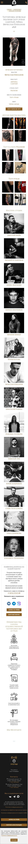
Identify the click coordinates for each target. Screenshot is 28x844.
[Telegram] (14, 797)
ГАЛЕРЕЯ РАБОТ (17, 9)
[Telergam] (14, 603)
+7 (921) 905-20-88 (14, 782)
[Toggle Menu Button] (2, 2)
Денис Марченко (14, 285)
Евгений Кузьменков (14, 260)
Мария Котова (14, 359)
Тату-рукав (14, 97)
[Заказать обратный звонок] (26, 2)
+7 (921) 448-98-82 (14, 787)
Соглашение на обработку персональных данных (14, 810)
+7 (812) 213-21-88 (14, 593)
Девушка (14, 82)
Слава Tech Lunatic (14, 508)
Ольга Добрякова (14, 533)
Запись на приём (14, 610)
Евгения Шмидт (14, 334)
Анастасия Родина (14, 409)
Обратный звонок (14, 614)
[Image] (7, 123)
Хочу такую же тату (14, 109)
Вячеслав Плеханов (14, 75)
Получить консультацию (14, 825)
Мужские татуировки (14, 70)
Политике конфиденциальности (9, 835)
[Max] (19, 603)
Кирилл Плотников (14, 310)
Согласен (14, 840)
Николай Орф (14, 459)
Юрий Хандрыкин (14, 483)
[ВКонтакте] (10, 797)
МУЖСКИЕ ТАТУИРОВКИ (15, 11)
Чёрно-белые (14, 104)
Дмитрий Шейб (14, 235)
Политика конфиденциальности (14, 807)
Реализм (14, 90)
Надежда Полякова (14, 434)
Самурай (14, 84)
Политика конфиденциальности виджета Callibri (14, 813)
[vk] (9, 603)
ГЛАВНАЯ (9, 9)
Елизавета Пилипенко (14, 558)
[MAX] (18, 797)
